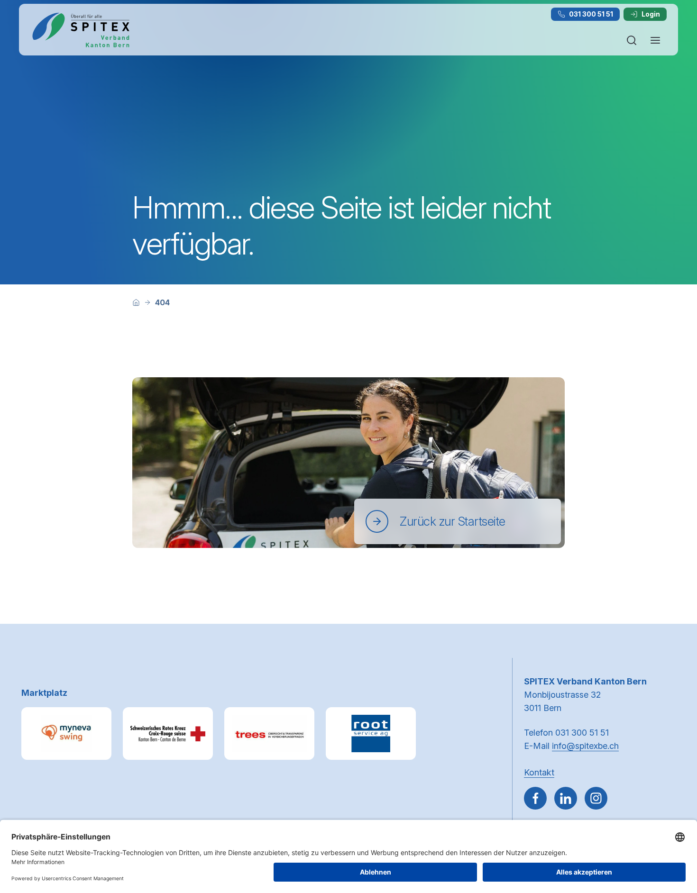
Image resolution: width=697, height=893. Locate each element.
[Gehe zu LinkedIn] (565, 798)
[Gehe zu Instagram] (596, 798)
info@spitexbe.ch (585, 746)
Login (651, 14)
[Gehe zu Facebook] (535, 798)
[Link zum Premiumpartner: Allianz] (269, 733)
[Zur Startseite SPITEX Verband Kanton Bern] (80, 30)
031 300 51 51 (591, 14)
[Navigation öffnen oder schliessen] (655, 40)
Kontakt (539, 772)
